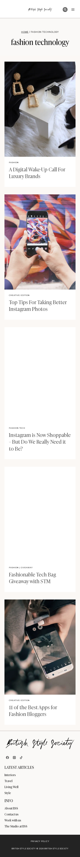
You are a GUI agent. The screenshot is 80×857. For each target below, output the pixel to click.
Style (7, 793)
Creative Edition (19, 295)
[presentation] (40, 109)
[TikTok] (21, 758)
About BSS (11, 808)
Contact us (11, 814)
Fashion (14, 162)
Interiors (10, 775)
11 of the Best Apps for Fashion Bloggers (33, 710)
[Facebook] (7, 758)
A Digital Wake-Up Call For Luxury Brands (37, 172)
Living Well (11, 787)
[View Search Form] (65, 9)
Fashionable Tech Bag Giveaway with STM (32, 577)
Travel (8, 781)
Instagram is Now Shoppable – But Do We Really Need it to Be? (40, 441)
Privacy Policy (40, 841)
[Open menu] (72, 9)
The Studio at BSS (15, 826)
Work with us (12, 820)
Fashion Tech (17, 428)
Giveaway (27, 567)
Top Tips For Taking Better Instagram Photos (38, 305)
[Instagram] (14, 758)
